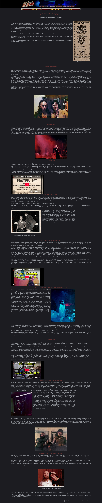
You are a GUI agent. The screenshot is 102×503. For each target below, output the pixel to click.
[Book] (57, 7)
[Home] (28, 7)
